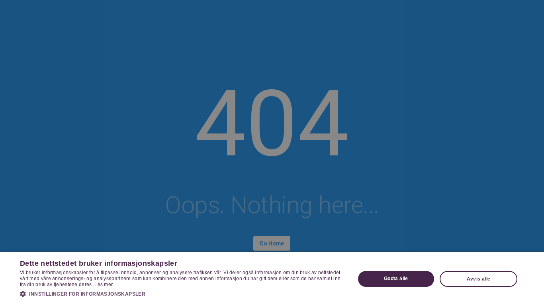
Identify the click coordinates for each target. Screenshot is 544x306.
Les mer (103, 284)
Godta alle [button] (396, 278)
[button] (182, 293)
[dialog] (272, 279)
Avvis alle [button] (479, 279)
